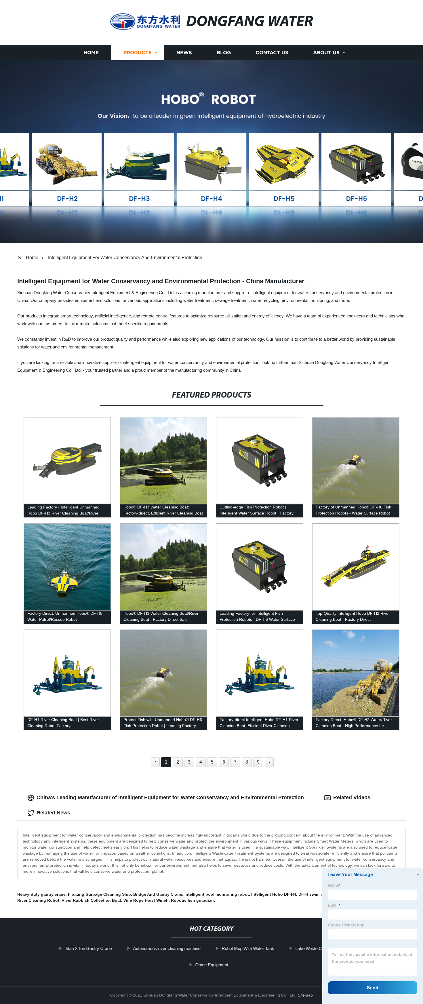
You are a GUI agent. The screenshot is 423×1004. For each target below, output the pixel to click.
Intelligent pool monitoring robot (216, 894)
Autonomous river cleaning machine (166, 948)
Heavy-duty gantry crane (41, 894)
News (184, 52)
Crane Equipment (211, 964)
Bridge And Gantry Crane (157, 894)
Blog (224, 52)
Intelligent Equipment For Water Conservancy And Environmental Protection (125, 257)
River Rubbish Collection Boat (91, 900)
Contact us (272, 52)
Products (137, 52)
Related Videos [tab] (351, 797)
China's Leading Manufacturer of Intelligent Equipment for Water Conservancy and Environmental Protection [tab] (170, 797)
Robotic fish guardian (192, 900)
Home (91, 52)
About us (326, 52)
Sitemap (305, 995)
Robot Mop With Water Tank (248, 948)
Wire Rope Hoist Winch (146, 900)
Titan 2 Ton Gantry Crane (88, 948)
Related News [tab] (53, 813)
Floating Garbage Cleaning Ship (99, 894)
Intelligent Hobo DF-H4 (273, 894)
